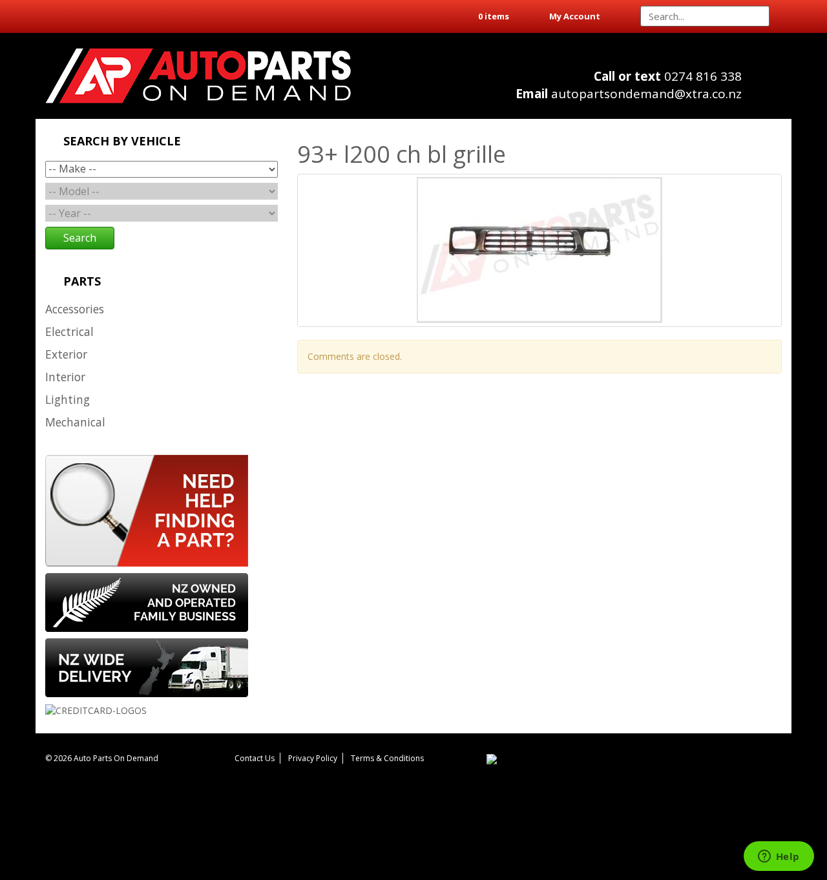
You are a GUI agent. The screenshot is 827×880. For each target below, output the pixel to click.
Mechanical (75, 422)
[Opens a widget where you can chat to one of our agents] (778, 857)
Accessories (74, 309)
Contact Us (255, 758)
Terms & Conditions (387, 758)
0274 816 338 (668, 76)
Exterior (66, 354)
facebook (769, 90)
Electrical (69, 331)
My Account (574, 16)
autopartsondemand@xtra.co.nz (629, 93)
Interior (65, 376)
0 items (493, 16)
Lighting (67, 399)
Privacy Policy (312, 758)
